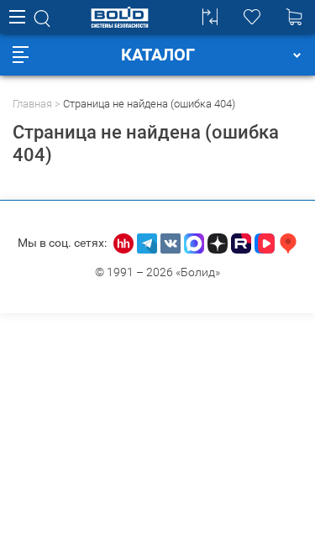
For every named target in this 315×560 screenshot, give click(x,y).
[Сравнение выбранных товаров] (210, 17)
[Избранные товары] (252, 17)
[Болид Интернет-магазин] (120, 17)
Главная (32, 103)
